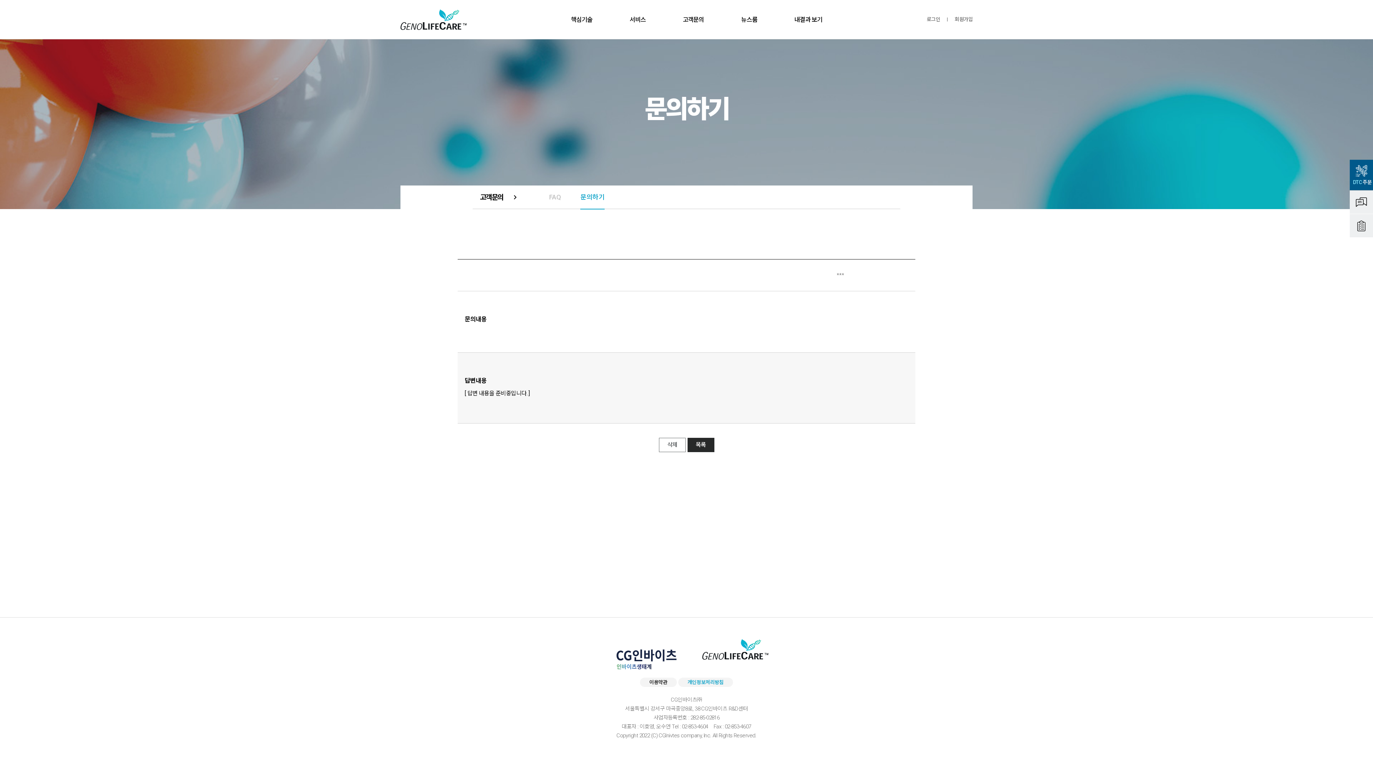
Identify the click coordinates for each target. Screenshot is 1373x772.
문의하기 (592, 197)
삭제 (672, 444)
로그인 (933, 19)
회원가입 (964, 19)
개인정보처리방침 (706, 682)
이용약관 (658, 682)
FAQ (555, 197)
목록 (701, 444)
